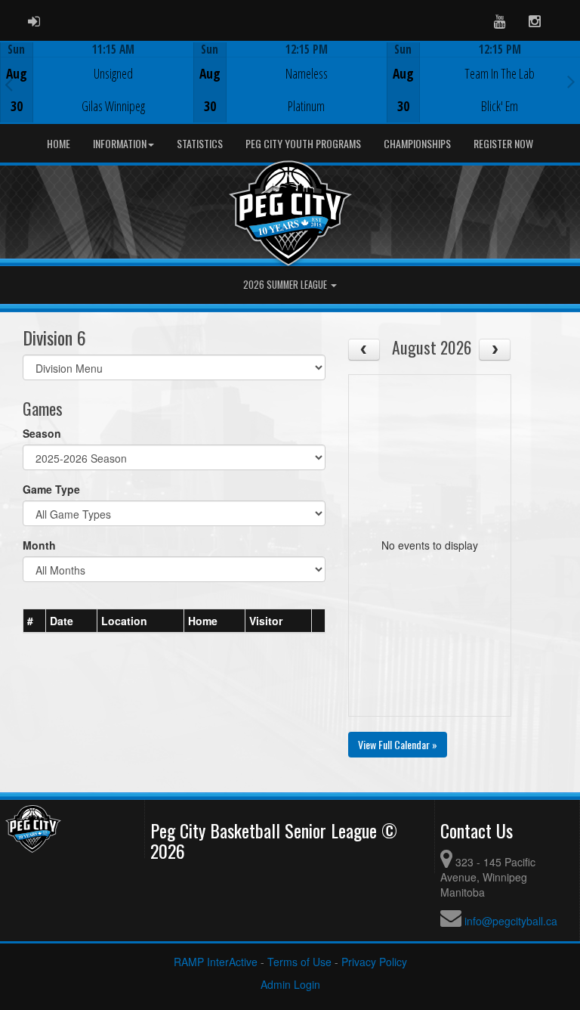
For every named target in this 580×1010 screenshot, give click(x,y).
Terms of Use (299, 961)
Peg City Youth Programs (303, 143)
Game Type (51, 489)
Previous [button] (8, 83)
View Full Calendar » (397, 744)
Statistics (200, 143)
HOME (58, 143)
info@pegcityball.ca (510, 920)
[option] (96, 82)
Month (39, 545)
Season (42, 433)
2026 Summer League (286, 284)
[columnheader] (34, 621)
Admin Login (290, 984)
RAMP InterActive (216, 961)
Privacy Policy (374, 961)
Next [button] (571, 80)
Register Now (503, 143)
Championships (417, 143)
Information (120, 143)
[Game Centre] (97, 94)
